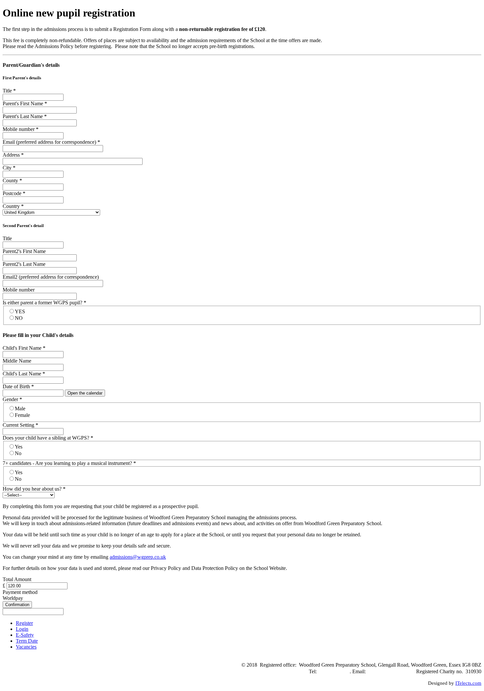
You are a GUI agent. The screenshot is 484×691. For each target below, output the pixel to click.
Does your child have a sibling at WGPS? (48, 438)
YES (20, 311)
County (12, 180)
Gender (12, 399)
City (9, 167)
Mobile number (21, 129)
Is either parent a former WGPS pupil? (44, 302)
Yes (18, 446)
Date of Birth (18, 386)
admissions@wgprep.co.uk (138, 557)
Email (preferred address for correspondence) (51, 142)
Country (13, 206)
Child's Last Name (24, 373)
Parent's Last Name (25, 116)
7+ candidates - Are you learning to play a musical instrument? (69, 463)
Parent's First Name (25, 103)
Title (9, 90)
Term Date (27, 641)
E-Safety (25, 635)
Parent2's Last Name (24, 264)
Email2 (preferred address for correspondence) (51, 277)
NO (19, 318)
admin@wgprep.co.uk (390, 671)
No (18, 453)
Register (24, 623)
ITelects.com (468, 683)
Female (22, 415)
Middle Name (17, 361)
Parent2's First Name (24, 251)
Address (13, 155)
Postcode (14, 193)
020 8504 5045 (334, 671)
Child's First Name (24, 348)
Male (20, 408)
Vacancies (26, 647)
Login (22, 629)
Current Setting (20, 425)
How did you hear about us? (34, 489)
